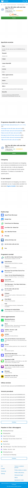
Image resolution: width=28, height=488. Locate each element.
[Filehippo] (4, 1)
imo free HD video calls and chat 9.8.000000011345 (13, 402)
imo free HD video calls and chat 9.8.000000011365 (13, 399)
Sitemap (3, 473)
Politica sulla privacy (19, 472)
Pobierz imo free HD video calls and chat (10, 133)
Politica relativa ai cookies (21, 470)
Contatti (3, 468)
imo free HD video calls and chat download (11, 137)
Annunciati (3, 471)
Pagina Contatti (11, 186)
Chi (2, 466)
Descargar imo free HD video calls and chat (11, 135)
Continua (14, 422)
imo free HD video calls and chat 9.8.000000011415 (13, 394)
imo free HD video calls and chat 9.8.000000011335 (13, 405)
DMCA (16, 477)
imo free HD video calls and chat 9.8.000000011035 (13, 413)
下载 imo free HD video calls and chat (9, 139)
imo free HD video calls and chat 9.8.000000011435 (13, 386)
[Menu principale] (26, 1)
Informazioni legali (19, 475)
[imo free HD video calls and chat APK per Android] (2, 9)
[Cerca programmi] (24, 1)
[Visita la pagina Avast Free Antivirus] (14, 15)
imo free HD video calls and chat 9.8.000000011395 (13, 397)
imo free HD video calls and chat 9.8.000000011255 (13, 410)
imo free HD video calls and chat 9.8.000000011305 (13, 407)
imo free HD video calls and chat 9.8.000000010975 (13, 418)
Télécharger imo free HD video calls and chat (11, 128)
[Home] (1, 4)
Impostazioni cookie (19, 480)
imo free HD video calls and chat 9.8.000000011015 (13, 415)
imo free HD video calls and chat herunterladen (12, 130)
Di (8, 10)
